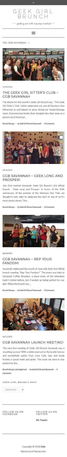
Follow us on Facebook (13, 412)
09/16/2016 (7, 170)
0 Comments (49, 123)
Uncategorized (21, 369)
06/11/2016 (7, 336)
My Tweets (41, 420)
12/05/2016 (7, 87)
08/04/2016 (7, 253)
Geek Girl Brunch (33, 13)
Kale (43, 446)
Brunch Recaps (8, 123)
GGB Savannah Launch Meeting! (33, 342)
